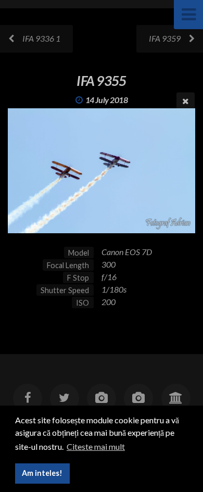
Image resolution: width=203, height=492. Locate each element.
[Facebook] (27, 398)
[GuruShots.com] (101, 398)
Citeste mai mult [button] (96, 446)
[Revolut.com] (175, 398)
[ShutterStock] (138, 398)
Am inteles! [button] (42, 473)
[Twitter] (64, 398)
